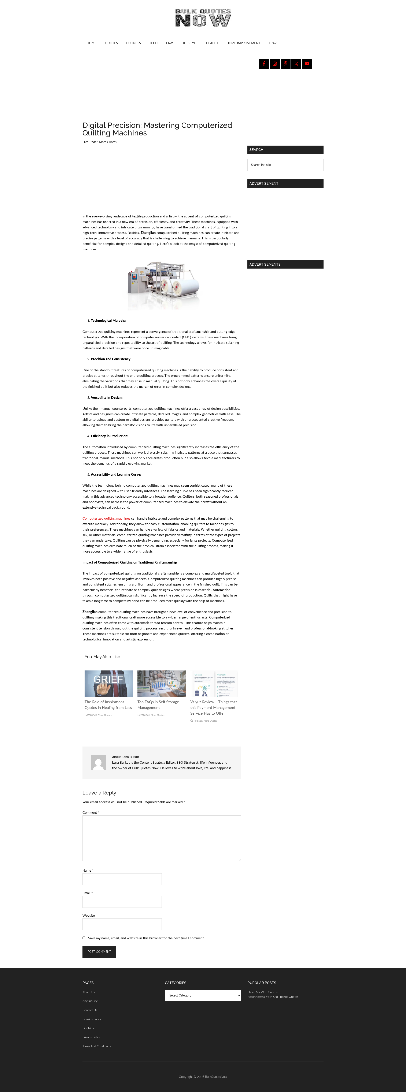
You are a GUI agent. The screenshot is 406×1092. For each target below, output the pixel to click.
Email (87, 893)
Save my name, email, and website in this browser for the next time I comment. (146, 938)
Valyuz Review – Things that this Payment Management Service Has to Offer (213, 707)
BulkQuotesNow (216, 1076)
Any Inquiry (89, 1001)
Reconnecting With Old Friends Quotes (272, 996)
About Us (88, 992)
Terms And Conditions (96, 1046)
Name (87, 870)
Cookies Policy (91, 1019)
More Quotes (108, 142)
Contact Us (89, 1010)
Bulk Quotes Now (203, 17)
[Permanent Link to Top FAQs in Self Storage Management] (161, 673)
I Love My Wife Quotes (262, 992)
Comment (90, 812)
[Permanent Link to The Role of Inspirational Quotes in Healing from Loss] (109, 673)
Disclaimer (89, 1028)
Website (88, 915)
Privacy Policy (91, 1037)
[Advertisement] (161, 90)
